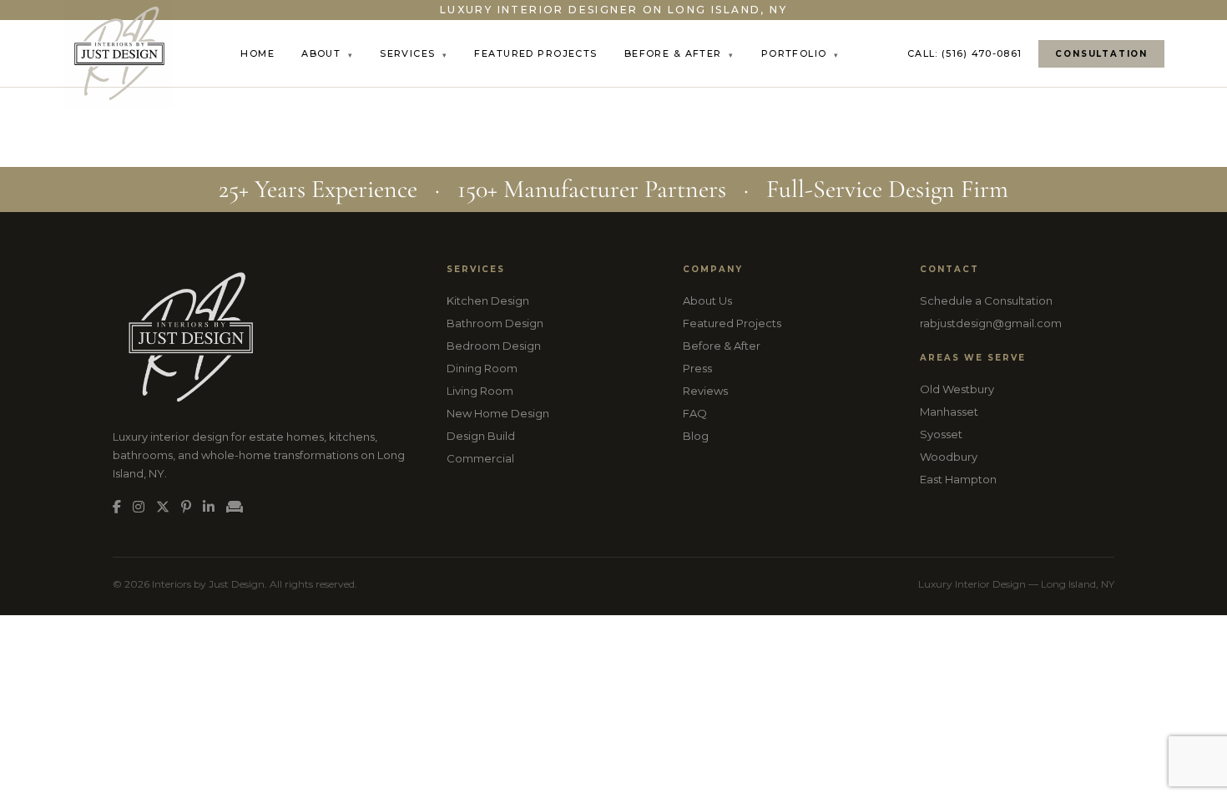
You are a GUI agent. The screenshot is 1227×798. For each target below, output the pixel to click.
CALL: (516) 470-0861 (964, 53)
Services (413, 53)
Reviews (705, 390)
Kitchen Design (488, 300)
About (327, 53)
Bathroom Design (495, 323)
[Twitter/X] (162, 507)
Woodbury (948, 456)
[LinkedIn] (209, 507)
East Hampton (958, 479)
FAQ (695, 413)
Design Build (481, 435)
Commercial (480, 458)
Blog (696, 435)
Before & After (679, 53)
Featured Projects (535, 53)
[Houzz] (234, 507)
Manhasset (949, 411)
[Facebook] (117, 507)
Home (257, 53)
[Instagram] (138, 507)
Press (697, 368)
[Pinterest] (186, 507)
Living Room (480, 390)
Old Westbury (957, 389)
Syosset (941, 434)
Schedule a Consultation (986, 300)
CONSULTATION (1101, 53)
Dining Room (482, 368)
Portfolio (800, 53)
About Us (707, 300)
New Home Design (498, 413)
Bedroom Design (494, 345)
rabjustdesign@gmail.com (991, 323)
